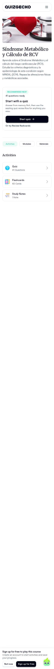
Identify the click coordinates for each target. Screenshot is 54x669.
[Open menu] (47, 7)
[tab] (10, 144)
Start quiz (25, 119)
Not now (8, 664)
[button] (27, 168)
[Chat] (47, 662)
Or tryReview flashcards (18, 125)
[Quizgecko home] (18, 7)
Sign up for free (26, 664)
